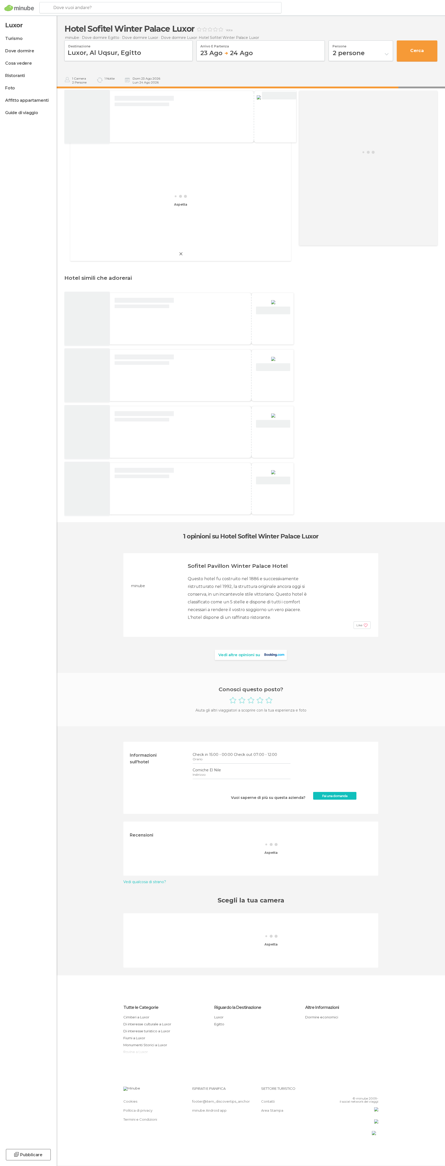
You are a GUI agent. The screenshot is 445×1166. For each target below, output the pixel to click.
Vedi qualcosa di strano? (144, 882)
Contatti (268, 1101)
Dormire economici (321, 1017)
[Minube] (19, 8)
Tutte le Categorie (140, 1007)
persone (339, 44)
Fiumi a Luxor (134, 1038)
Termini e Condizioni (140, 1119)
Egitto (219, 1024)
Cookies (130, 1101)
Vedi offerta (279, 96)
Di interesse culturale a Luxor (147, 1024)
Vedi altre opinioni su (239, 654)
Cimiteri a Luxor (136, 1017)
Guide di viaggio (21, 112)
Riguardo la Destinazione (237, 1007)
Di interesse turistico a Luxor (146, 1031)
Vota (229, 30)
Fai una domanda (334, 796)
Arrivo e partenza (214, 44)
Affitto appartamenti (27, 100)
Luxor (219, 1017)
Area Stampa (272, 1110)
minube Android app (209, 1110)
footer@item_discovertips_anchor (221, 1101)
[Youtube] (374, 1090)
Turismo (14, 38)
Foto (10, 88)
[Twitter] (357, 1090)
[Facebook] (349, 1090)
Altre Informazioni (322, 1007)
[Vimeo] (366, 1090)
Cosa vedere (18, 63)
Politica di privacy (137, 1110)
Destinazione (79, 44)
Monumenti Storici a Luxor (145, 1045)
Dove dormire (19, 50)
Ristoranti (15, 75)
